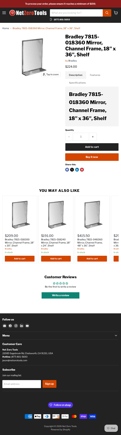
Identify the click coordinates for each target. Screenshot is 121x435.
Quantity (69, 130)
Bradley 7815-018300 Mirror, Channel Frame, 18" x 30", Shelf (19, 242)
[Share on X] (72, 170)
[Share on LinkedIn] (77, 170)
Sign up (49, 383)
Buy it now (92, 156)
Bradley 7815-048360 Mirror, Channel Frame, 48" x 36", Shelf (90, 242)
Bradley (72, 60)
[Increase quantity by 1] (93, 137)
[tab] (75, 75)
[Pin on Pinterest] (82, 170)
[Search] (107, 13)
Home (5, 28)
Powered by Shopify (60, 429)
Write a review (60, 295)
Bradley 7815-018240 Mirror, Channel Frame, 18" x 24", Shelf (55, 242)
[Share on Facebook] (67, 170)
